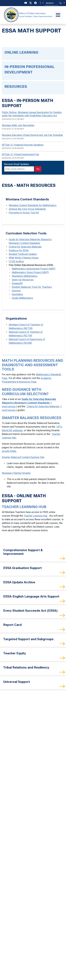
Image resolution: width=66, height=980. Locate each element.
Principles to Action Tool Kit (24, 212)
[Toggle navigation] (58, 14)
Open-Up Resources (23, 279)
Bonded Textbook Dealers (23, 254)
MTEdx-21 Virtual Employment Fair (20, 154)
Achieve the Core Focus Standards (27, 209)
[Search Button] (60, 3)
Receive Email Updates (16, 164)
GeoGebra (17, 294)
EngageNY (17, 283)
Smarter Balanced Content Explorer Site (23, 457)
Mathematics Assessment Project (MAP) (33, 268)
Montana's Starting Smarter (16, 473)
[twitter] (30, 3)
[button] (41, 3)
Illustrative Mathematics (24, 276)
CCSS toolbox (16, 261)
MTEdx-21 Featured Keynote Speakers (23, 144)
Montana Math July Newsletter (18, 125)
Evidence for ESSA (19, 250)
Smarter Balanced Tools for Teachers (32, 287)
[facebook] (35, 3)
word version (9, 406)
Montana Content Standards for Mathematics (32, 205)
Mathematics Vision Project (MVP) (30, 272)
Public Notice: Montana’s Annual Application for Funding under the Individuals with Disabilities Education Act (32, 114)
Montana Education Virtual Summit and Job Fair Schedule (32, 135)
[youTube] (25, 3)
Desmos (16, 290)
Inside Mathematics (22, 298)
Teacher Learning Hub (36, 515)
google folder (9, 451)
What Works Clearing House (24, 257)
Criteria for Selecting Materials (25, 246)
